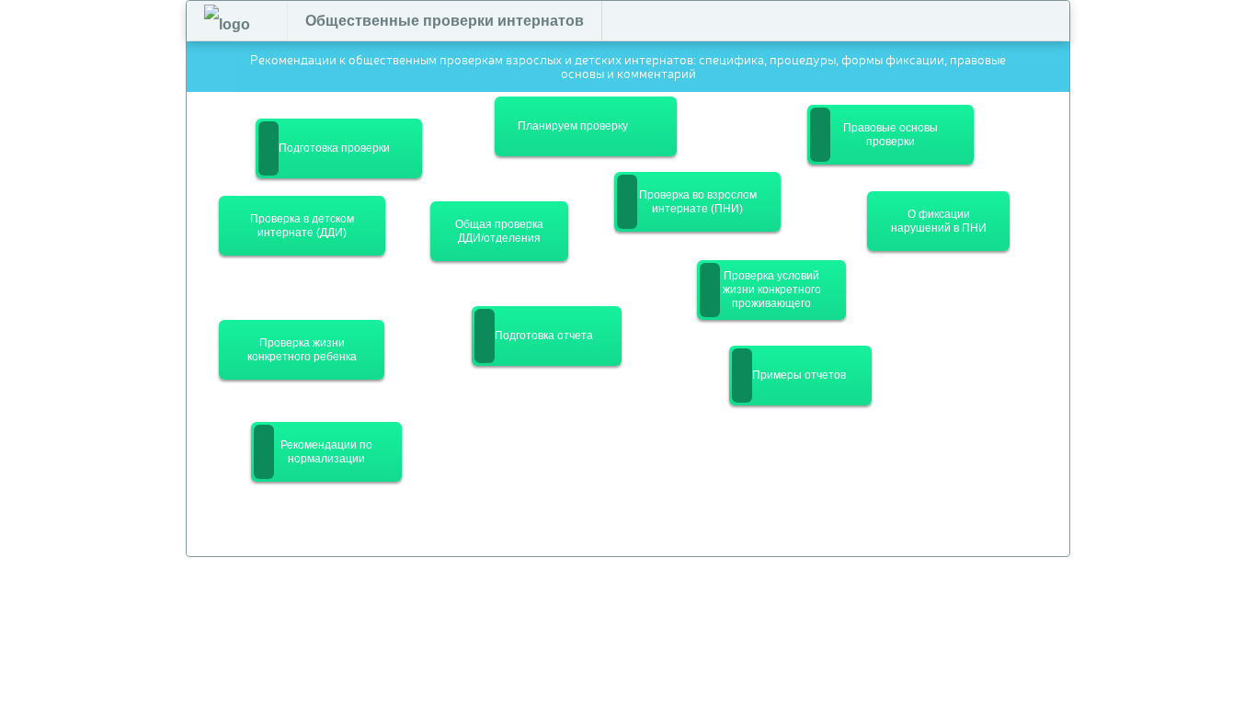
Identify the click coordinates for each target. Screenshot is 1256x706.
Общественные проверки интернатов (444, 20)
